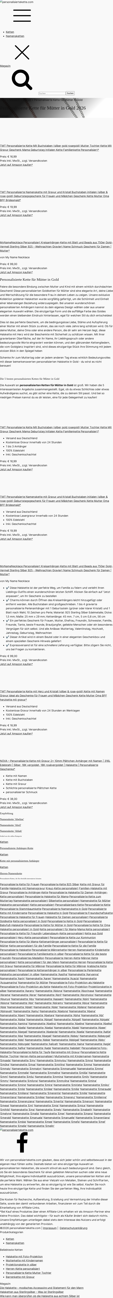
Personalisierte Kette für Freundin (21, 933)
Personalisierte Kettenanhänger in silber (42, 970)
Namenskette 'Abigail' (39, 1019)
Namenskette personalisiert (30, 900)
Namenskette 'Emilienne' (91, 1097)
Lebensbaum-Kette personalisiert (63, 933)
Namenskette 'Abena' (82, 1011)
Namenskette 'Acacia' (65, 978)
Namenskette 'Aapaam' (49, 999)
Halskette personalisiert (14, 904)
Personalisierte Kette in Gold (65, 921)
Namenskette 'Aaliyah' (44, 1043)
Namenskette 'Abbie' (37, 1039)
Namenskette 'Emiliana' (14, 1093)
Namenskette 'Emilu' (21, 1076)
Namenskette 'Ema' (23, 1109)
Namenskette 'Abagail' (38, 1035)
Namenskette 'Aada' (38, 1048)
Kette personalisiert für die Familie (30, 945)
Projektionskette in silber (21, 1264)
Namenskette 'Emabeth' (78, 1109)
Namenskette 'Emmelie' (14, 1072)
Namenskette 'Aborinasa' (78, 990)
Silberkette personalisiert (64, 900)
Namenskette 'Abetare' (40, 1015)
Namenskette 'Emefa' (66, 1121)
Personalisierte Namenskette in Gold (64, 908)
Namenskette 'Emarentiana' (93, 1117)
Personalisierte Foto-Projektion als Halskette (76, 982)
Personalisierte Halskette (15, 949)
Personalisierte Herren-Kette (62, 958)
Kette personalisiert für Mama (58, 929)
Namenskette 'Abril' (10, 825)
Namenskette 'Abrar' (24, 994)
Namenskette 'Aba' (11, 1035)
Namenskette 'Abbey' (66, 1035)
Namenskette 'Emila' (12, 1089)
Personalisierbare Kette (69, 904)
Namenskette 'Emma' (79, 1064)
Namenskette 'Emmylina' (54, 1080)
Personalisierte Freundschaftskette (91, 913)
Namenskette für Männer (29, 966)
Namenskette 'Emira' (40, 1084)
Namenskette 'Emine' (13, 1084)
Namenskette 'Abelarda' (43, 1031)
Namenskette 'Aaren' (39, 978)
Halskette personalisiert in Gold (19, 929)
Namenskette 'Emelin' (41, 1125)
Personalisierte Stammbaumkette (20, 908)
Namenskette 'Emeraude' (95, 1089)
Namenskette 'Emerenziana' (17, 1101)
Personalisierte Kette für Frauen (19, 884)
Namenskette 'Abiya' (77, 1003)
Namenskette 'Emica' (73, 1105)
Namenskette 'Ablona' (49, 990)
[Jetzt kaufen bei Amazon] (22, 141)
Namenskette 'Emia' (46, 1105)
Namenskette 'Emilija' (74, 1072)
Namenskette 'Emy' (24, 1060)
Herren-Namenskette (11, 873)
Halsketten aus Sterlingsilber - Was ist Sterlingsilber (32, 1291)
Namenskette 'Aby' (23, 999)
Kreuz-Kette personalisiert (62, 888)
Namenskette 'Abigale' (96, 1019)
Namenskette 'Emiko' (96, 1084)
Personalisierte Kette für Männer (66, 966)
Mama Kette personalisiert (93, 929)
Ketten (10, 31)
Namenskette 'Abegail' (14, 1031)
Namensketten (15, 36)
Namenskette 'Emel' (93, 1121)
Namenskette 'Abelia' (72, 1031)
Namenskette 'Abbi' (12, 1039)
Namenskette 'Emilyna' (24, 1080)
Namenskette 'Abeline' (12, 819)
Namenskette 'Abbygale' (15, 1043)
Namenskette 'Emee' (40, 1121)
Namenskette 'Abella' (13, 1027)
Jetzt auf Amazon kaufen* (16, 164)
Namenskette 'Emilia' (66, 1089)
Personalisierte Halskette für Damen (71, 892)
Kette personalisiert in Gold (30, 921)
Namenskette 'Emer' (52, 1113)
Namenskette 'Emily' (77, 1076)
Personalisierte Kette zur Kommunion (73, 937)
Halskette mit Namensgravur (27, 888)
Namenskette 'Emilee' (39, 1089)
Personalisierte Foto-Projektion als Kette (25, 986)
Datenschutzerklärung (73, 1228)
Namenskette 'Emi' (21, 1105)
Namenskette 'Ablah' (11, 831)
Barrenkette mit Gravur (65, 1052)
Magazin (14, 99)
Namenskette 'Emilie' (75, 1093)
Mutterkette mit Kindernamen (73, 1056)
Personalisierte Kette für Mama (19, 941)
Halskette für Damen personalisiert (67, 917)
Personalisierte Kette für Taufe (31, 1052)
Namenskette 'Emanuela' (27, 1117)
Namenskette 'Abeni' (13, 1015)
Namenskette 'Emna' (80, 1060)
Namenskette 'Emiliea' (31, 1097)
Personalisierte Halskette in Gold (48, 913)
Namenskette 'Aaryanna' (83, 974)
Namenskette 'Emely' (49, 1109)
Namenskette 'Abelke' (98, 1023)
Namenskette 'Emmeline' (45, 1072)
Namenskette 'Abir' (22, 1003)
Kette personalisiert (42, 904)
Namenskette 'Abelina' (42, 1023)
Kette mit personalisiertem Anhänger (19, 860)
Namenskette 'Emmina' (49, 1076)
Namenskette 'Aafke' (13, 1048)
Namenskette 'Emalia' (26, 1113)
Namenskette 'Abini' (77, 999)
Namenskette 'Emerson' (79, 1101)
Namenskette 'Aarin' (12, 978)
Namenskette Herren (73, 962)
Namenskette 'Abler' (46, 1007)
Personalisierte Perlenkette (84, 970)
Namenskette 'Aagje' (98, 1043)
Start (3, 99)
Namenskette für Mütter (95, 900)
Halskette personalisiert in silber (20, 974)
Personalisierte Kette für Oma (91, 925)
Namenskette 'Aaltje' (98, 1031)
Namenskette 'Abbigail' (65, 1039)
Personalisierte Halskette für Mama (47, 896)
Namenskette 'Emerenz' (60, 1097)
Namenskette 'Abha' (67, 1015)
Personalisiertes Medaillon (28, 958)
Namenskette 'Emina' (83, 1080)
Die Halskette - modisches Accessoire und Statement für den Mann (42, 1287)
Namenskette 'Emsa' (23, 1064)
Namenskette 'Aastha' (54, 974)
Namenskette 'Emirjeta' (68, 1084)
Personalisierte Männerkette (49, 949)
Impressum (50, 1228)
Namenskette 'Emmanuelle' (59, 1068)
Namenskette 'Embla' (13, 1121)
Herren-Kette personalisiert (37, 1056)
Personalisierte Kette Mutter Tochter (28, 1272)
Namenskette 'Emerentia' (45, 1093)
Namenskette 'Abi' (92, 1015)
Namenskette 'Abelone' (54, 1011)
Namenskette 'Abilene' (73, 1007)
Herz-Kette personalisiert (33, 937)
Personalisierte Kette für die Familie (74, 945)
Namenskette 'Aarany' (21, 990)
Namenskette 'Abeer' (93, 1027)
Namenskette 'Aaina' (72, 1043)
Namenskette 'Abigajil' (67, 1019)
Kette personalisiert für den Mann (38, 962)
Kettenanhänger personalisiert (58, 941)
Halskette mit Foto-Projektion (69, 986)
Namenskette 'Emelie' (13, 1125)
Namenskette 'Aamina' (14, 1023)
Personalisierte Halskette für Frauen (22, 917)
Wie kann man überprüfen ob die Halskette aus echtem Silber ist (40, 1296)
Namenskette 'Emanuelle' (59, 1117)
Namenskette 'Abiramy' (49, 1003)
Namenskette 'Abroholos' (78, 994)
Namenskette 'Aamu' (26, 1011)
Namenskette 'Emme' (90, 1068)
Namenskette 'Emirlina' (51, 1064)
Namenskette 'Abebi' (67, 1027)
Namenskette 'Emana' (79, 1113)
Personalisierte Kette (97, 904)
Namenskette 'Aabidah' (66, 1048)
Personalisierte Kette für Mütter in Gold (48, 925)
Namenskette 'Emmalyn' (27, 1068)
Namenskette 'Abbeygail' (95, 1035)
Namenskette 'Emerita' (50, 1101)
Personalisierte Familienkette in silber (41, 953)
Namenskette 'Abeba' (40, 1027)
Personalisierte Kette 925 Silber (59, 884)
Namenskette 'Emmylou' (52, 1060)
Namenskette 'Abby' (92, 1039)
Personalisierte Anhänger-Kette (16, 848)
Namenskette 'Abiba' (13, 1019)
